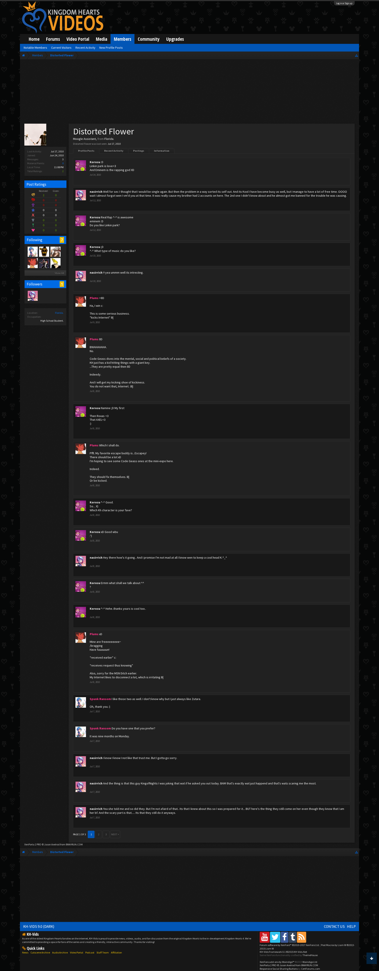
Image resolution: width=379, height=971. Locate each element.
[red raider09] (55, 251)
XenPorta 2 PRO (32, 844)
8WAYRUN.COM (74, 844)
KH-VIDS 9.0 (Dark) (38, 926)
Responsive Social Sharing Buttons (279, 968)
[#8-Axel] (44, 263)
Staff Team (103, 952)
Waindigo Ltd (309, 962)
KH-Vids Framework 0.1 (283, 951)
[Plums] (32, 263)
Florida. (59, 312)
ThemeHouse (310, 955)
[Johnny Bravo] (55, 263)
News (25, 952)
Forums (53, 39)
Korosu (95, 162)
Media (101, 39)
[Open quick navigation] (356, 55)
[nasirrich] (32, 295)
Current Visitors (61, 48)
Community (149, 39)
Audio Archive (60, 952)
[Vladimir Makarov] (44, 251)
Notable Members (35, 48)
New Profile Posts (111, 48)
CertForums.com (310, 968)
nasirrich (96, 192)
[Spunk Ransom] (32, 251)
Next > (115, 834)
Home (34, 39)
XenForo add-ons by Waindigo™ (277, 962)
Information (161, 150)
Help (351, 926)
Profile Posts (86, 150)
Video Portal (77, 39)
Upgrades (175, 39)
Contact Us (334, 926)
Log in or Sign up (344, 3)
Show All (59, 273)
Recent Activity (113, 150)
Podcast (89, 952)
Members (122, 39)
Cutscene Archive (40, 952)
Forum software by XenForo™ (290, 945)
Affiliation (116, 952)
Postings (138, 150)
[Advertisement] (189, 92)
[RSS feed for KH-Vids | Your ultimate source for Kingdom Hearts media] (302, 937)
